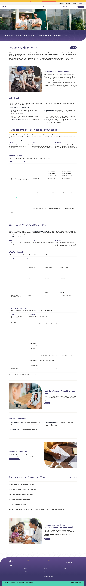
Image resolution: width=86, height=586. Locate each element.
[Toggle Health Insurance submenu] (40, 7)
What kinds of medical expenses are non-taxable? (19, 499)
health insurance (45, 54)
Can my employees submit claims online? (18, 504)
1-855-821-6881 (47, 562)
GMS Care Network (64, 117)
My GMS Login (61, 3)
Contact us (74, 3)
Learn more (47, 403)
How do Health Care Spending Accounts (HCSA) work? (21, 494)
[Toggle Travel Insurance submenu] (49, 7)
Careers (65, 571)
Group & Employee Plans (64, 6)
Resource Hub (73, 6)
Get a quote (80, 6)
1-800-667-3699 (26, 562)
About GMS (68, 3)
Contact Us (65, 566)
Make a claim (80, 3)
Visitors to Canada (54, 6)
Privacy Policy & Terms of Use (20, 582)
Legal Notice (6, 582)
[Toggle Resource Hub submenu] (76, 7)
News (65, 568)
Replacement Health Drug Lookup (48, 576)
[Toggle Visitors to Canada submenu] (58, 7)
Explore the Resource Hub (14, 459)
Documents (45, 568)
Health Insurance (37, 6)
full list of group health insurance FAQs (38, 509)
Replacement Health (52, 397)
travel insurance (52, 54)
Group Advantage (64, 397)
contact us (50, 509)
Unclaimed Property (12, 582)
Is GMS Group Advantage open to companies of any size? (21, 484)
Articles (45, 571)
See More (13, 212)
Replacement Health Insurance (51, 531)
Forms (44, 566)
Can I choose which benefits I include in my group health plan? (22, 489)
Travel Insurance (45, 6)
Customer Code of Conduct (29, 582)
